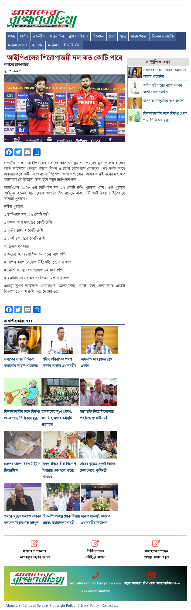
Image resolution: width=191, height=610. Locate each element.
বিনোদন (98, 36)
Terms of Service (35, 605)
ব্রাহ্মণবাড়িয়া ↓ (78, 36)
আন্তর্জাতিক (57, 36)
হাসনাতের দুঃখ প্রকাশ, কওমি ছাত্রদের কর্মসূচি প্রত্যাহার (56, 418)
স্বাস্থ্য (123, 36)
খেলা (112, 36)
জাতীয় (24, 36)
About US (12, 605)
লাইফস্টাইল (139, 36)
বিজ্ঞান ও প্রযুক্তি (163, 36)
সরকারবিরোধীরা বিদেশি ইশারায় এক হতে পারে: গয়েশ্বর (59, 470)
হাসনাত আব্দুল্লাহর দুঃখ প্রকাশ (163, 100)
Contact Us (109, 605)
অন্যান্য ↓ (54, 45)
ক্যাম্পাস (37, 45)
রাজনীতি (39, 36)
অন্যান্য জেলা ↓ (17, 45)
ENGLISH (72, 45)
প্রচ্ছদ (11, 36)
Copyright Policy (62, 605)
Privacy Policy (88, 605)
